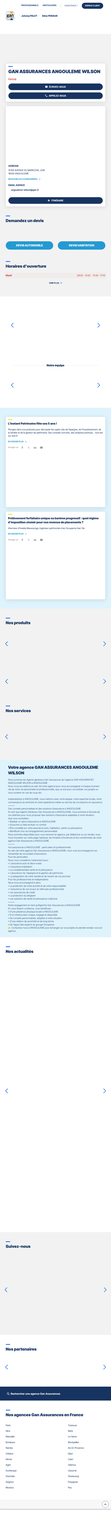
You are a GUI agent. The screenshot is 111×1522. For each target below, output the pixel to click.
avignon (10, 1481)
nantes (9, 1447)
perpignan (73, 1481)
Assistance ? (70, 5)
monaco (10, 1487)
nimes (9, 1459)
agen (8, 1464)
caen (70, 1459)
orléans (9, 1453)
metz (70, 1430)
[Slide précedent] (9, 134)
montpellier (73, 1442)
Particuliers (50, 5)
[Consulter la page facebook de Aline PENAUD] (45, 343)
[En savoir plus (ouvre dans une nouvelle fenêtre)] (19, 1362)
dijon (70, 1453)
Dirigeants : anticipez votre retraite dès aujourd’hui (46, 1148)
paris (8, 1425)
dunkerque (11, 1470)
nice (8, 1430)
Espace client (92, 5)
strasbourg (73, 1476)
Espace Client (86, 742)
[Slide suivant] (101, 134)
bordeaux (10, 1442)
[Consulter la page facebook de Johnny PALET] (24, 343)
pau (70, 1487)
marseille (10, 1436)
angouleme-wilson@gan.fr (25, 189)
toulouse (72, 1425)
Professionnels (29, 5)
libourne (72, 1470)
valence (72, 1464)
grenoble (10, 1476)
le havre (72, 1436)
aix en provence (76, 1447)
